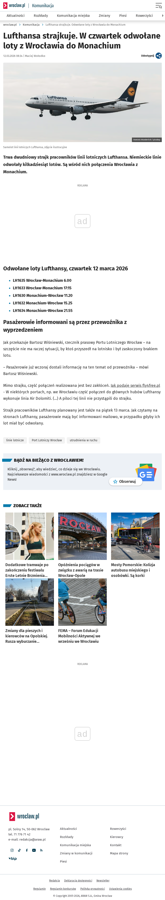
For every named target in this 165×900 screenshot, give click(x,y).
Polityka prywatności (92, 888)
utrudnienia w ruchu (83, 440)
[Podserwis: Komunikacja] (41, 5)
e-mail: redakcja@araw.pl (27, 839)
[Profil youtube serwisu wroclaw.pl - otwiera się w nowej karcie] (34, 850)
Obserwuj (130, 481)
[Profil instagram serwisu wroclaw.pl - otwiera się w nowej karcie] (12, 850)
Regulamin (39, 888)
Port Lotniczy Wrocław (47, 440)
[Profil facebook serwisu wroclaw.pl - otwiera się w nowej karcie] (26, 850)
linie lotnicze (15, 440)
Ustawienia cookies (120, 888)
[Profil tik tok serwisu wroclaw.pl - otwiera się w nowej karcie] (19, 850)
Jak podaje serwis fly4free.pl (135, 385)
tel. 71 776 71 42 (19, 834)
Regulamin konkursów (63, 888)
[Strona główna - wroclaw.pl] (14, 5)
